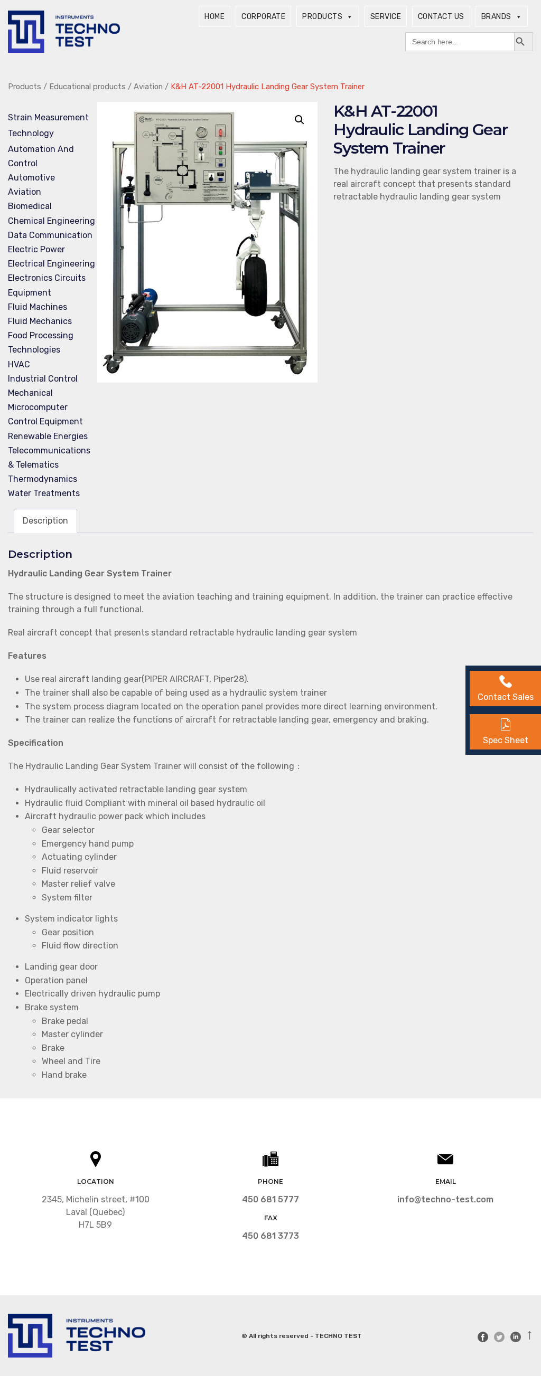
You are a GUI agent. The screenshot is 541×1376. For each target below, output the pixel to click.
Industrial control (43, 379)
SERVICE (385, 16)
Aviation (148, 86)
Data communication (50, 235)
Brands (496, 16)
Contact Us (441, 16)
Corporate (263, 16)
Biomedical (30, 206)
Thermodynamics (42, 479)
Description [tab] (45, 521)
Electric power (36, 249)
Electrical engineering (51, 264)
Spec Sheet (505, 740)
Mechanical (30, 393)
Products (322, 16)
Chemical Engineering (51, 221)
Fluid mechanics (40, 321)
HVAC (19, 364)
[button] (299, 119)
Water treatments (44, 493)
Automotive (31, 178)
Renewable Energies (48, 436)
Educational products (87, 86)
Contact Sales (506, 697)
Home (214, 16)
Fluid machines (37, 307)
